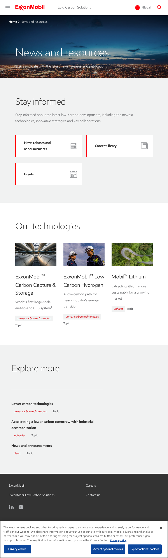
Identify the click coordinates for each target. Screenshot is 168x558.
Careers (91, 485)
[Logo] (32, 7)
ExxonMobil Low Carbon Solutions (31, 495)
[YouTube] (21, 507)
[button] (7, 7)
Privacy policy (118, 540)
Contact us (93, 495)
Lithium (118, 308)
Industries (20, 435)
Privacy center (17, 549)
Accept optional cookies (108, 549)
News (17, 453)
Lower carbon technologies (34, 318)
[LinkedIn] (11, 507)
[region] (84, 539)
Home (13, 22)
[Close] (161, 528)
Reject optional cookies (145, 549)
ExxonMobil (16, 485)
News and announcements (31, 446)
